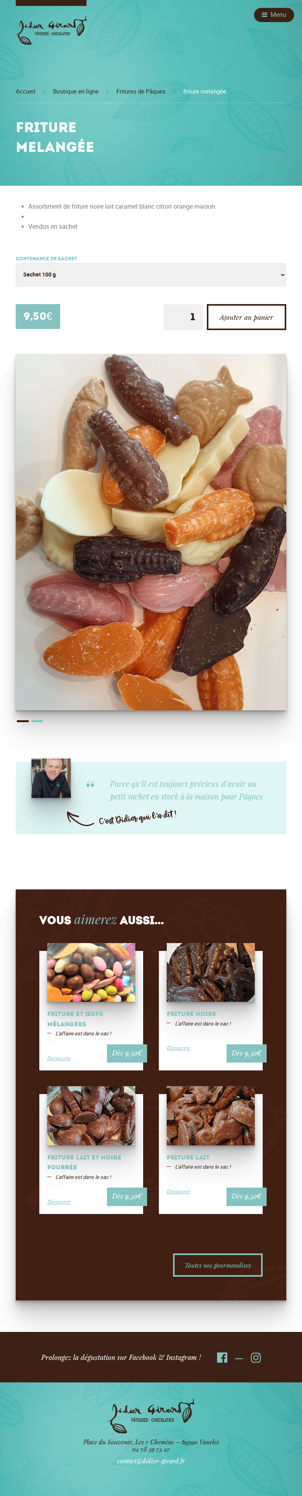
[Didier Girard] (51, 33)
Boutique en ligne (76, 91)
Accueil (25, 91)
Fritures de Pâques (141, 91)
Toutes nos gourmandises (217, 1265)
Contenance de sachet (46, 259)
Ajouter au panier (246, 317)
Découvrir (59, 1058)
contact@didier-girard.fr (151, 1461)
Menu (278, 15)
